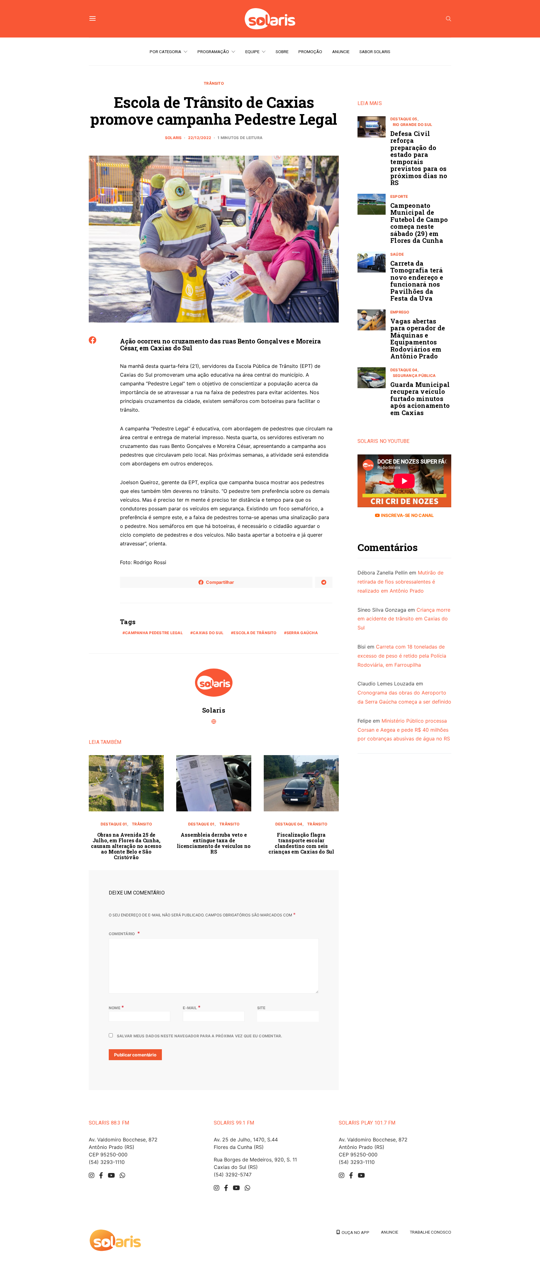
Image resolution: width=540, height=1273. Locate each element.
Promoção (310, 51)
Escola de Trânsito (254, 632)
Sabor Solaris (374, 51)
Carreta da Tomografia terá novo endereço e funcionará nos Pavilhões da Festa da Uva (416, 281)
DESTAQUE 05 (404, 119)
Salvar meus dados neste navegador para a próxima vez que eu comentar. (199, 1036)
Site (261, 1007)
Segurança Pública (414, 375)
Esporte (399, 196)
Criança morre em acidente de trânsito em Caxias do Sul (404, 619)
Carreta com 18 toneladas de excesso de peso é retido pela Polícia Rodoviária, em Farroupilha (402, 656)
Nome (116, 1007)
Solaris (173, 137)
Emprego (399, 312)
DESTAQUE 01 (114, 824)
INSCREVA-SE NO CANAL (406, 515)
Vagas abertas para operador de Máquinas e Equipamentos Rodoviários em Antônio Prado (417, 338)
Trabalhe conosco (430, 1232)
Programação (213, 51)
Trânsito (214, 83)
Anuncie (340, 51)
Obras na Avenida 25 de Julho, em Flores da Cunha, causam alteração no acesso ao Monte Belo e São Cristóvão (126, 845)
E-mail (192, 1007)
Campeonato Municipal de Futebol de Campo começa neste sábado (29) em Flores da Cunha (419, 223)
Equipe (252, 51)
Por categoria (165, 51)
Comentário (122, 933)
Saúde (397, 254)
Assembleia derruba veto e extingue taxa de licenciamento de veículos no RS (213, 843)
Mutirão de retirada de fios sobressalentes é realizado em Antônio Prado (400, 582)
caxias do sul (208, 632)
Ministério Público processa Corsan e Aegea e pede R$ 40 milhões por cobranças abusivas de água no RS (404, 730)
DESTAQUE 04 (288, 824)
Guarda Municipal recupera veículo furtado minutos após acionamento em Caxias (420, 398)
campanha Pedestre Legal (154, 632)
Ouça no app (354, 1232)
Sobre (282, 51)
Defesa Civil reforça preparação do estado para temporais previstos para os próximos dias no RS (418, 158)
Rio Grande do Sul (412, 124)
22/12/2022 (199, 137)
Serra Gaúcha (302, 632)
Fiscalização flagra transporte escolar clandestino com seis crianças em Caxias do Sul (301, 843)
